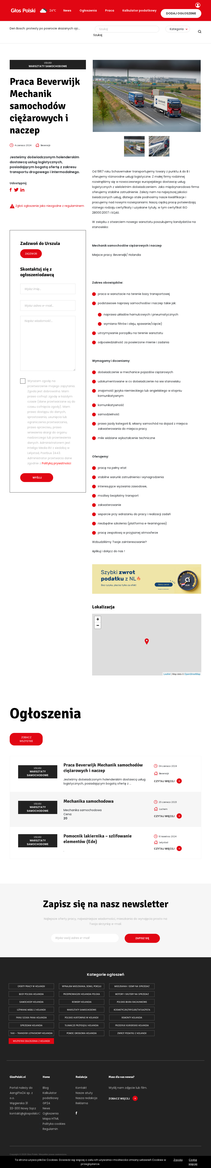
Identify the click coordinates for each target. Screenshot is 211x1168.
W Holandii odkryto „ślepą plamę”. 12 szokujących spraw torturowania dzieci (48, 28)
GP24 (46, 1103)
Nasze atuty (84, 1093)
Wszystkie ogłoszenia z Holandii (31, 1041)
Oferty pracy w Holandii (31, 986)
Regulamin (50, 1129)
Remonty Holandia (132, 1017)
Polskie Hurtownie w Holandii (81, 1017)
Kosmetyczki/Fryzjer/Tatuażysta (132, 1009)
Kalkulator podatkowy (139, 10)
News (67, 10)
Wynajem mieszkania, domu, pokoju (81, 986)
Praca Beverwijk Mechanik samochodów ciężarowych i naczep (103, 767)
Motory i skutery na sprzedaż (132, 994)
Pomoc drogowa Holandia (82, 1033)
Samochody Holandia (31, 1002)
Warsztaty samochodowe (81, 1009)
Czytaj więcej (193, 1162)
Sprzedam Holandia (31, 1025)
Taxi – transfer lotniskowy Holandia (31, 1033)
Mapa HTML (51, 1119)
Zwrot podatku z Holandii (132, 1033)
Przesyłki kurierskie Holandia (132, 1025)
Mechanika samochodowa (88, 801)
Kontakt (81, 1088)
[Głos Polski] (23, 10)
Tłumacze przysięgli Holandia (81, 1025)
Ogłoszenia (88, 10)
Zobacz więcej (119, 1098)
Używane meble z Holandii (31, 1009)
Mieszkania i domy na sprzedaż (131, 986)
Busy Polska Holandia (31, 994)
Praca (109, 10)
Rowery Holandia (81, 1002)
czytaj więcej (164, 781)
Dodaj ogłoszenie (181, 13)
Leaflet (167, 673)
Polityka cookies (54, 1124)
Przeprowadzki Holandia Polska (81, 994)
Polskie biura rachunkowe (132, 1002)
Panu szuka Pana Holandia (31, 1017)
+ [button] (97, 619)
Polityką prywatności (56, 463)
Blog (46, 1088)
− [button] (97, 625)
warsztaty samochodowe (48, 64)
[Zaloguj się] (197, 5)
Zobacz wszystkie (26, 739)
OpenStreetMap (192, 673)
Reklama (82, 1103)
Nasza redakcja (86, 1098)
